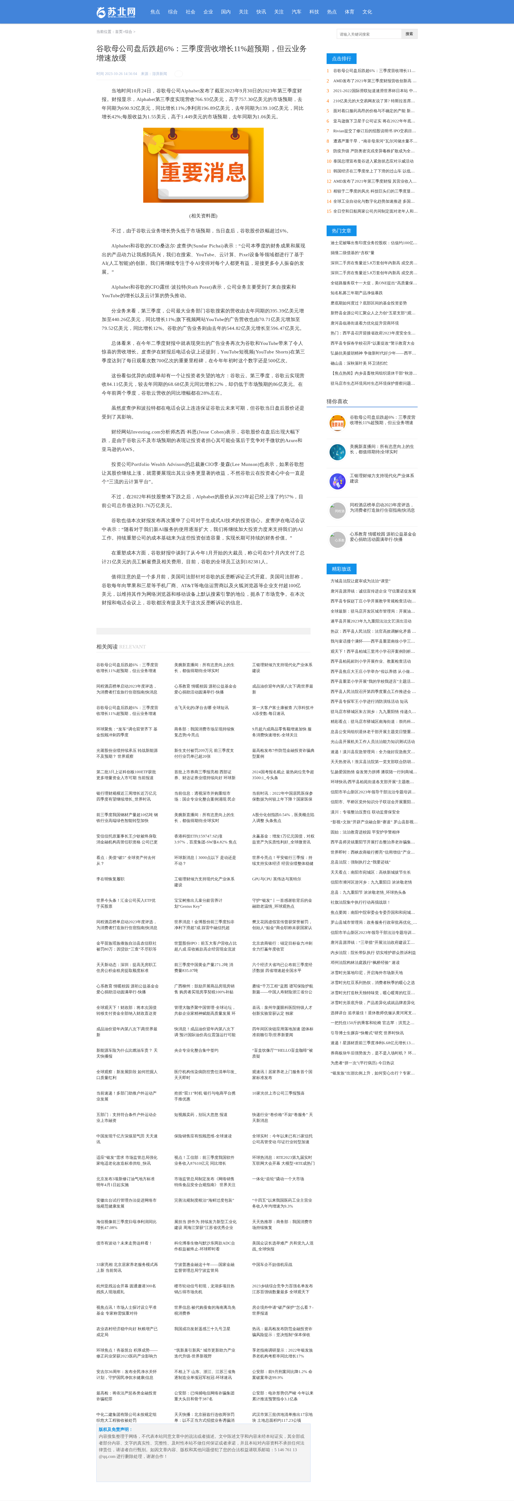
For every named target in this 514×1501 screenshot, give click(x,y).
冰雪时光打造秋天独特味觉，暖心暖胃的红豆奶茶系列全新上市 (387, 993)
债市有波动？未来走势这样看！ (124, 1243)
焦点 (155, 11)
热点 (332, 11)
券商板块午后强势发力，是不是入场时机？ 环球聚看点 (379, 1053)
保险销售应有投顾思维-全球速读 (203, 1136)
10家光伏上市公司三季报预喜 (278, 1093)
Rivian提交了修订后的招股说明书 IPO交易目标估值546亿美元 (388, 131)
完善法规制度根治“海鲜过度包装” (204, 1200)
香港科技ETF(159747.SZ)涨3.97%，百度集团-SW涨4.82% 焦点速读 (205, 842)
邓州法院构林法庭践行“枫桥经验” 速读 (365, 962)
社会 (190, 11)
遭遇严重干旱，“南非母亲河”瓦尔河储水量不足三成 (379, 141)
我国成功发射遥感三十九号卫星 (202, 1329)
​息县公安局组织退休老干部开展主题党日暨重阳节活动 (379, 732)
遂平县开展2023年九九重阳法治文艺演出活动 (371, 621)
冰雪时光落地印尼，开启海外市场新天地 (367, 973)
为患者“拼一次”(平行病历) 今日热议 (362, 1063)
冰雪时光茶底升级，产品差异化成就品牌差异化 (373, 1003)
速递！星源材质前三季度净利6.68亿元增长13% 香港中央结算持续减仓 (393, 1043)
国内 (226, 11)
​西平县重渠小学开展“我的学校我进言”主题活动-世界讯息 (381, 681)
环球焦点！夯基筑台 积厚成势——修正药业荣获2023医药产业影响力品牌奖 (127, 1356)
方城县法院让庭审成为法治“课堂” (361, 581)
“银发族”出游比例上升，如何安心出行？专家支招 (375, 1073)
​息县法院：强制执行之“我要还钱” (361, 862)
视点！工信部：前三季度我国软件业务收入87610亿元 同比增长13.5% (204, 1163)
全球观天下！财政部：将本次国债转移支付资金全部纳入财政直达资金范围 (126, 1013)
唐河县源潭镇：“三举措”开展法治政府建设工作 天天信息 (381, 942)
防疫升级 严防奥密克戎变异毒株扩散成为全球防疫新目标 (384, 151)
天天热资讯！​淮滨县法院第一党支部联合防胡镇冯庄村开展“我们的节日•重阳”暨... (403, 762)
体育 (349, 11)
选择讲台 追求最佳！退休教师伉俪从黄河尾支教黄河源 (379, 1013)
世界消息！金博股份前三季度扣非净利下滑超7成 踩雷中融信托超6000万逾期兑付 (204, 928)
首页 (119, 32)
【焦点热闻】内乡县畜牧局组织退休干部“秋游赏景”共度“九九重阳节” (393, 373)
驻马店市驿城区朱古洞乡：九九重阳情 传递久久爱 (375, 712)
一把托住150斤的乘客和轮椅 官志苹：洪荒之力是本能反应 (382, 1023)
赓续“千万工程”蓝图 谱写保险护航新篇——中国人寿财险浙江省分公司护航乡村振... (282, 992)
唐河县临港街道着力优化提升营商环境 (365, 323)
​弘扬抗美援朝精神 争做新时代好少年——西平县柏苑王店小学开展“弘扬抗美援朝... (404, 353)
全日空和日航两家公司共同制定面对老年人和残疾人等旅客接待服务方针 (397, 211)
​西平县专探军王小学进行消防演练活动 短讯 (369, 701)
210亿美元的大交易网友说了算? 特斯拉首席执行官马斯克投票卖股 (392, 101)
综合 (173, 11)
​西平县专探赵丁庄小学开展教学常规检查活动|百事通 (377, 601)
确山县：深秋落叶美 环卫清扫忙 (359, 363)
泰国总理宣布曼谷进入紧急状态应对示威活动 (373, 161)
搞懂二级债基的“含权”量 (353, 253)
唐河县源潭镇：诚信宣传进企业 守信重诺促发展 (373, 591)
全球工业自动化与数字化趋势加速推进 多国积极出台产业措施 (388, 201)
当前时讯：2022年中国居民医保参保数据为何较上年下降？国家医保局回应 (282, 799)
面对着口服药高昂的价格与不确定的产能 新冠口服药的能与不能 (390, 111)
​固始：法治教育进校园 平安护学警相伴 (365, 832)
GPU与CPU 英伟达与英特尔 (276, 879)
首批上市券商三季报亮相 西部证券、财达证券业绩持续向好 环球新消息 (205, 778)
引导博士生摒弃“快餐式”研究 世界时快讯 (367, 1033)
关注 (243, 11)
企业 (208, 11)
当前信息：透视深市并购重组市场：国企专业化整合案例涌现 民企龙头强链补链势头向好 (205, 799)
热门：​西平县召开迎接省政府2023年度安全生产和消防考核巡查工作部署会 (397, 333)
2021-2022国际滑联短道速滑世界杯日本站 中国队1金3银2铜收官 (390, 91)
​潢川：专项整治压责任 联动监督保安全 (365, 812)
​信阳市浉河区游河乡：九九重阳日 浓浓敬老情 (371, 882)
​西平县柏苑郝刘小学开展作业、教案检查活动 (371, 661)
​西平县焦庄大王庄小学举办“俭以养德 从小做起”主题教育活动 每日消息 (394, 671)
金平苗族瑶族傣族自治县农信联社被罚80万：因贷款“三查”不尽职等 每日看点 (126, 949)
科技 (314, 11)
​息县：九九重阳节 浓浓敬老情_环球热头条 (368, 892)
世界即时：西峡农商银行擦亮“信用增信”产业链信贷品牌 (381, 852)
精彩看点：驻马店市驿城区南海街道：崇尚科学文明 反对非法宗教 (389, 721)
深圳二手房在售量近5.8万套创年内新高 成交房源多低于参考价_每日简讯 (395, 273)
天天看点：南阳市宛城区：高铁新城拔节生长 (371, 872)
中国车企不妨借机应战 (272, 1264)
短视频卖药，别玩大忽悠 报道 (201, 1114)
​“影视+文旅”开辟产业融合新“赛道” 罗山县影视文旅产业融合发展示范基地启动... (402, 822)
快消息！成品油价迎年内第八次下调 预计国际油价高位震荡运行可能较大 (205, 1035)
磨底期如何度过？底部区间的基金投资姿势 (369, 303)
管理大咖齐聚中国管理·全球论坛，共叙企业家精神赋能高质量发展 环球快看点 (205, 1013)
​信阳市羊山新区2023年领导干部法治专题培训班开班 (377, 792)
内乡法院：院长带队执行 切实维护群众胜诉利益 (373, 953)
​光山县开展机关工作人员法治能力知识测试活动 (373, 742)
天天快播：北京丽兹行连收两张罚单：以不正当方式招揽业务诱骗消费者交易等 (204, 1420)
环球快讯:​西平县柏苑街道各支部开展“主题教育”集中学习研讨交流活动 (393, 782)
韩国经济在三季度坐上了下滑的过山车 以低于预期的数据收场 (388, 171)
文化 (367, 11)
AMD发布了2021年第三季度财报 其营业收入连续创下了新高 (387, 181)
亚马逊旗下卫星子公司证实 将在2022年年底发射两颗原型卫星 (388, 121)
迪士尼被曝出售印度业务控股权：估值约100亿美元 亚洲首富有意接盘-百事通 (399, 243)
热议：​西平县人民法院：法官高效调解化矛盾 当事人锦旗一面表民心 (391, 631)
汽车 (296, 11)
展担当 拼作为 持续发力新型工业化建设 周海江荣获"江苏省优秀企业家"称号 (205, 1228)
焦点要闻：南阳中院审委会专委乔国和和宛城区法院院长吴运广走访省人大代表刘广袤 (407, 912)
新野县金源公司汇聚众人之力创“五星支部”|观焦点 (375, 313)
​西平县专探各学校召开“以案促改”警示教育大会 (373, 343)
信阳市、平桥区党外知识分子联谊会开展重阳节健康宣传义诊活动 (389, 802)
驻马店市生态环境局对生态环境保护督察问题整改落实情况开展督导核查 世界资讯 (403, 383)
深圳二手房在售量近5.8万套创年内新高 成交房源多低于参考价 (386, 263)
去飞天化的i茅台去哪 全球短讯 (201, 708)
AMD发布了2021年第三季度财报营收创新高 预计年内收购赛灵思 (391, 81)
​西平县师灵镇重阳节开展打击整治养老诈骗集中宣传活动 (381, 842)
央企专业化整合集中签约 (196, 1050)
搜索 (409, 34)
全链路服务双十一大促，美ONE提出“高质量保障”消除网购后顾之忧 (391, 283)
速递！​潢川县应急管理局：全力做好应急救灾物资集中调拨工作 (387, 752)
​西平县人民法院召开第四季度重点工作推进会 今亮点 (377, 691)
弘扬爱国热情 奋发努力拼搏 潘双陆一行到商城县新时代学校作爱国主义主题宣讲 (402, 772)
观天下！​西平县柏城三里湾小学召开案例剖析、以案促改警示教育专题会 (395, 651)
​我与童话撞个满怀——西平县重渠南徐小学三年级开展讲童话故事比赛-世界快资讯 (404, 641)
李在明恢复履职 (110, 879)
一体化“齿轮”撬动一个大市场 (278, 1179)
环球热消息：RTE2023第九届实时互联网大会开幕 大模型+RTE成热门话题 (283, 1163)
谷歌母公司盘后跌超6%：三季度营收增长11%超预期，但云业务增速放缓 (127, 671)
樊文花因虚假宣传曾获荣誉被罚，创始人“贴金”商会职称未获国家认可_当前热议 (282, 928)
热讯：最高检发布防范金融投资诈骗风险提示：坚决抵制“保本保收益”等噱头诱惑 (282, 1335)
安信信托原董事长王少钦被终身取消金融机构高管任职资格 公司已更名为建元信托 (127, 842)
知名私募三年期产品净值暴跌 (357, 293)
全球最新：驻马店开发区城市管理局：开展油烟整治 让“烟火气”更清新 (393, 611)
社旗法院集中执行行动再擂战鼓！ (361, 902)
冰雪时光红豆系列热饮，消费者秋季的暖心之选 (373, 982)
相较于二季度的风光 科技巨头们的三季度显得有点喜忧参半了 (388, 191)
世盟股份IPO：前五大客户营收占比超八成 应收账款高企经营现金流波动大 (205, 949)
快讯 (261, 11)
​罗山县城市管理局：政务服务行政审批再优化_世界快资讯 (382, 922)
